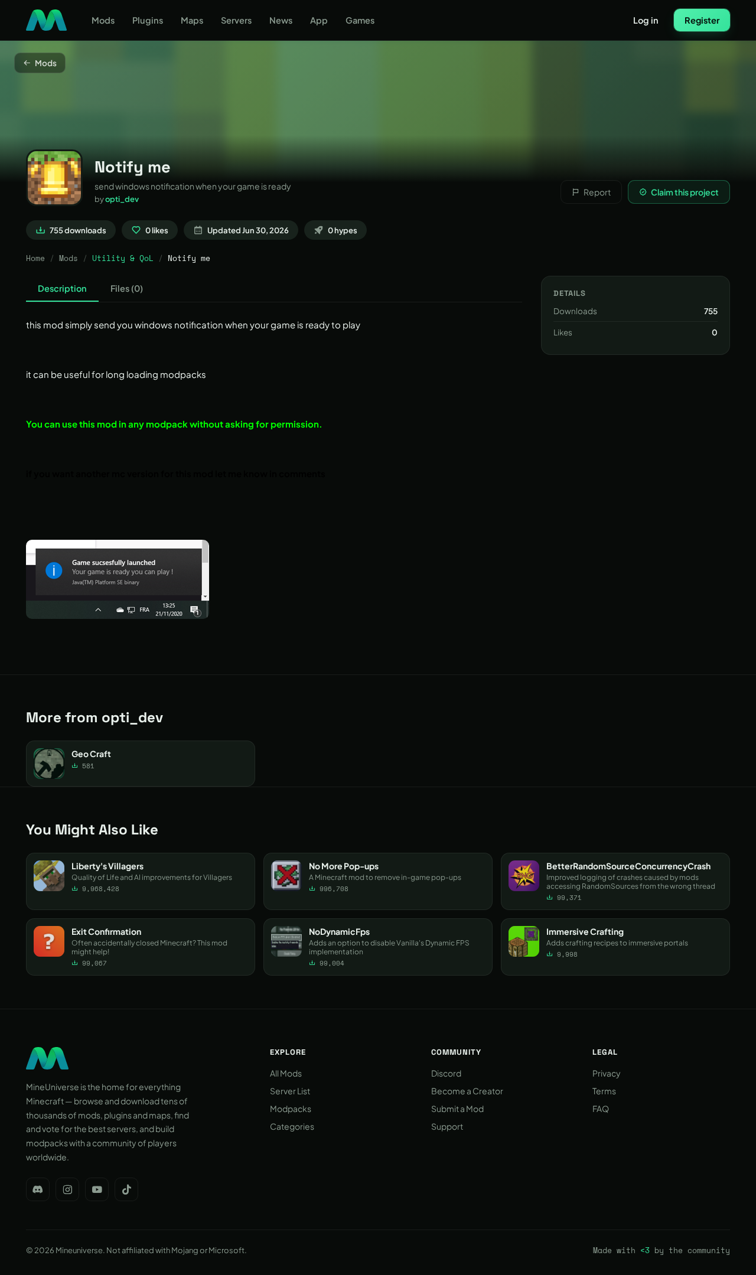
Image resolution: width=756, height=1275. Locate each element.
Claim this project (685, 192)
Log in (646, 20)
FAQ (600, 1108)
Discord (446, 1073)
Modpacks (290, 1108)
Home (35, 258)
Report (597, 192)
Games (360, 20)
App (319, 20)
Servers (236, 20)
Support (447, 1126)
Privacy (606, 1073)
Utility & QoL (123, 258)
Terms (604, 1090)
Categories (292, 1126)
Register (702, 20)
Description (62, 288)
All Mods (286, 1073)
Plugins (147, 20)
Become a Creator (467, 1090)
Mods (103, 20)
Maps (192, 20)
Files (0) (126, 288)
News (280, 20)
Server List (290, 1090)
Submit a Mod (457, 1108)
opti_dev (122, 199)
